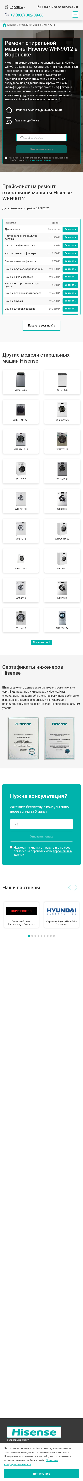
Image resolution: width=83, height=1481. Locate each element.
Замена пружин (14, 301)
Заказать (70, 229)
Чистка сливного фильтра (20, 253)
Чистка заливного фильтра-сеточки (21, 237)
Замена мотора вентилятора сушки (22, 285)
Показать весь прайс (41, 325)
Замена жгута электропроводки (24, 269)
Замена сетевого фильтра (20, 261)
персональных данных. (38, 160)
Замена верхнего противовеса (23, 293)
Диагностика (12, 229)
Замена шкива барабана (19, 276)
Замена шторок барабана (20, 308)
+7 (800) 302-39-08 (26, 15)
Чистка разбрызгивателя (20, 245)
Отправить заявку (41, 149)
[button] (69, 887)
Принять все (41, 1473)
